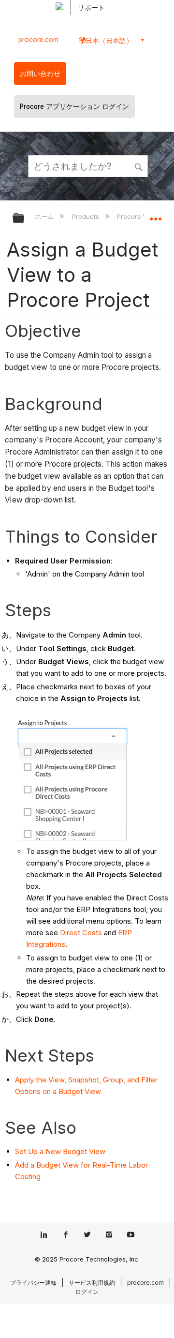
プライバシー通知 (33, 1282)
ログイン (87, 1291)
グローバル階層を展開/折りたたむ (24, 219)
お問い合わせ (40, 73)
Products (86, 216)
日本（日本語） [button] (109, 40)
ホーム (45, 216)
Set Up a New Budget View (60, 1151)
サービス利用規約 (92, 1282)
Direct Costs (81, 932)
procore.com (38, 40)
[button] (139, 165)
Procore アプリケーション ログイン (74, 106)
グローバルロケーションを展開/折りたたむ (155, 215)
